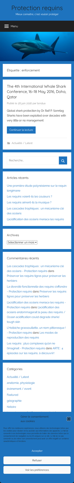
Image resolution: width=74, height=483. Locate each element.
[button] (69, 419)
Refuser (37, 460)
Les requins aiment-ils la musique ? (29, 202)
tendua (41, 103)
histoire (11, 406)
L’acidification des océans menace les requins (35, 219)
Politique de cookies (18, 478)
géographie (14, 400)
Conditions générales (36, 478)
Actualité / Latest (22, 143)
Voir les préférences (37, 470)
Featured (12, 395)
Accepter (37, 450)
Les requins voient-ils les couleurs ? (29, 196)
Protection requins (37, 8)
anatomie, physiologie (21, 383)
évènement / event (19, 388)
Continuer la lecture (21, 129)
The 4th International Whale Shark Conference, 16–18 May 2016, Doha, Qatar (36, 92)
